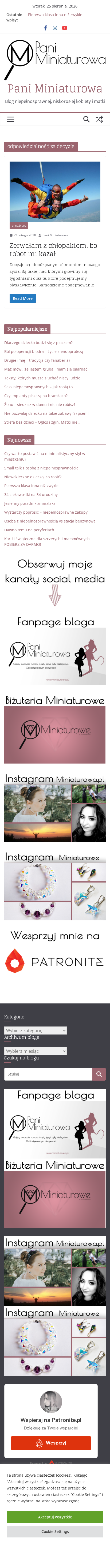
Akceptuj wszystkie (55, 1516)
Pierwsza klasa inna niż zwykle (55, 14)
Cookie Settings (55, 1531)
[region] (55, 1503)
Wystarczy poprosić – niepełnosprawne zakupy (46, 512)
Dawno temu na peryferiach (29, 529)
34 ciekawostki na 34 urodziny (31, 494)
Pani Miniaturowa (55, 88)
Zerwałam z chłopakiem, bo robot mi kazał (53, 250)
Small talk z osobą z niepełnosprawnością (41, 468)
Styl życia (19, 225)
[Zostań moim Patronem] (55, 932)
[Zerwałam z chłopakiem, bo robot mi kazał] (55, 192)
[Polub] (55, 618)
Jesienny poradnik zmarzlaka (30, 503)
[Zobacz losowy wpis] (99, 119)
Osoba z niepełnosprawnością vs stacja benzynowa (50, 521)
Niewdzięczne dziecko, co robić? (32, 476)
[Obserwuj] (55, 775)
